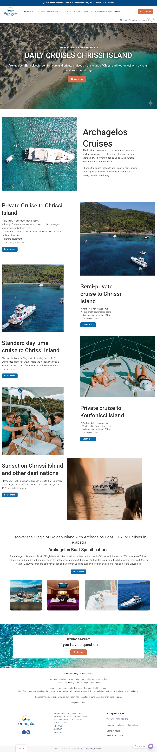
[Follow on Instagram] (153, 20)
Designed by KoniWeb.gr (94, 749)
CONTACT (58, 729)
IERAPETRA (67, 12)
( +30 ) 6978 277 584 (119, 719)
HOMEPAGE (28, 12)
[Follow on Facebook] (148, 20)
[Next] (144, 597)
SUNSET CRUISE (60, 723)
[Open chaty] (150, 746)
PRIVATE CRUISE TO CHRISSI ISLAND (68, 713)
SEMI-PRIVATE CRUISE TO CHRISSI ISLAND (70, 717)
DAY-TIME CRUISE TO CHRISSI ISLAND (68, 720)
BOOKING (58, 732)
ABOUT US (88, 12)
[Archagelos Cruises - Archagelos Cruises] (11, 12)
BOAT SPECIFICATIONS (103, 12)
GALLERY (77, 12)
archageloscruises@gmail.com (125, 725)
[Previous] (12, 597)
